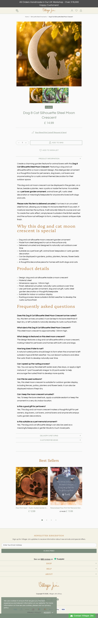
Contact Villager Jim (83, 616)
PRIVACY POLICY (34, 612)
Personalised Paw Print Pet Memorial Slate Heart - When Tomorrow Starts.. (66, 508)
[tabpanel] (32, 493)
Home (27, 16)
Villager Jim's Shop (49, 10)
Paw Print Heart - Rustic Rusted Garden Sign (32, 508)
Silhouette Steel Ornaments (39, 16)
